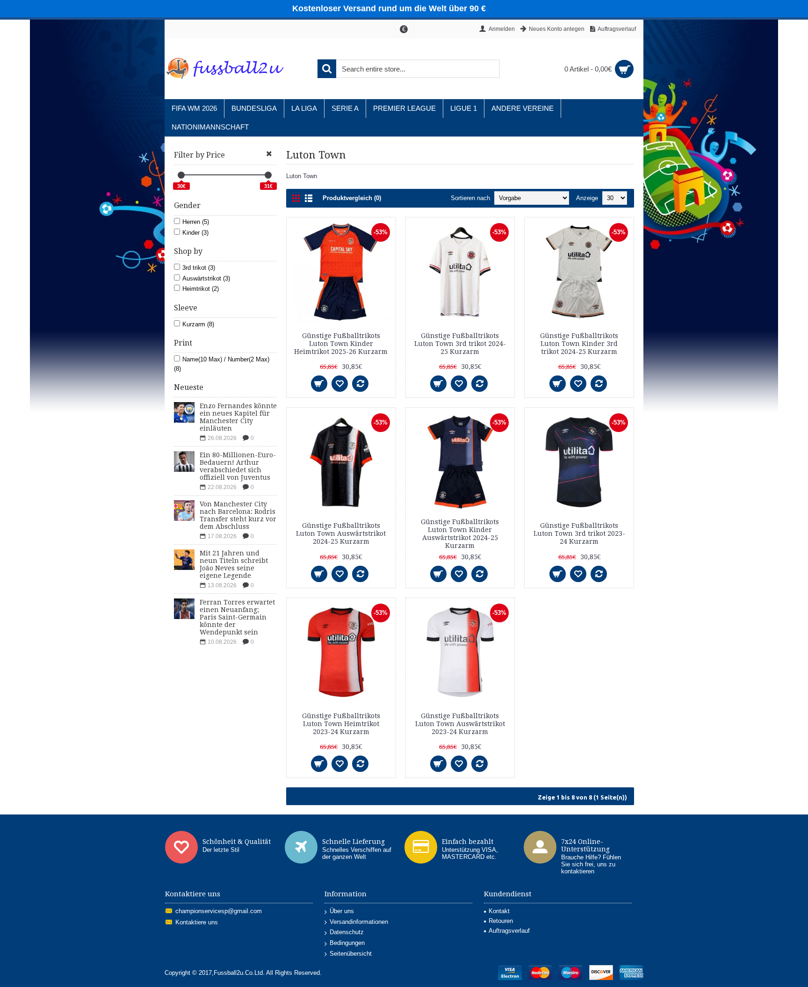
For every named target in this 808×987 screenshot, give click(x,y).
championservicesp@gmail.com (218, 911)
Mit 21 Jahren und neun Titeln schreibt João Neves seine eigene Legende (234, 564)
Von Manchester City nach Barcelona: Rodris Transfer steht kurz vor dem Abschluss (238, 515)
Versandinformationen (359, 921)
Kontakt (499, 911)
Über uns (342, 911)
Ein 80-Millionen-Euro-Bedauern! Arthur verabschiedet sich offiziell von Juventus (238, 466)
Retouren (501, 920)
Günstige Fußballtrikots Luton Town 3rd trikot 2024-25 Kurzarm (460, 343)
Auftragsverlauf (509, 930)
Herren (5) (195, 221)
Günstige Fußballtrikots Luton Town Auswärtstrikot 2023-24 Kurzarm (460, 723)
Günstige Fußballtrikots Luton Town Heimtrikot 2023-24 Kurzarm (341, 723)
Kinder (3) (195, 232)
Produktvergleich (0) (352, 198)
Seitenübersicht (351, 953)
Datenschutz (347, 932)
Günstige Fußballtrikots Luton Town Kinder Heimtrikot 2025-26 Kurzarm (341, 343)
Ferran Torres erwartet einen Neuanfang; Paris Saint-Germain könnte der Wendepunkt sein (237, 617)
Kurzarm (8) (198, 324)
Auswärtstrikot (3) (206, 278)
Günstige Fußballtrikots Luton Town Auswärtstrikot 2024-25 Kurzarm (341, 533)
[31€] (268, 175)
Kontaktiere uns (196, 922)
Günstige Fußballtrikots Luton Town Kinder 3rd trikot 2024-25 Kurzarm (579, 343)
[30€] (181, 175)
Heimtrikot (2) (200, 288)
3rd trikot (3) (198, 267)
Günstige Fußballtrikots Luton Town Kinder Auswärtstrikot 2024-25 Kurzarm (460, 533)
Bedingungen (347, 942)
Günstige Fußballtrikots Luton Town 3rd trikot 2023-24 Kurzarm (579, 533)
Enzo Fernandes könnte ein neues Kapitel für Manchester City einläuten (238, 417)
